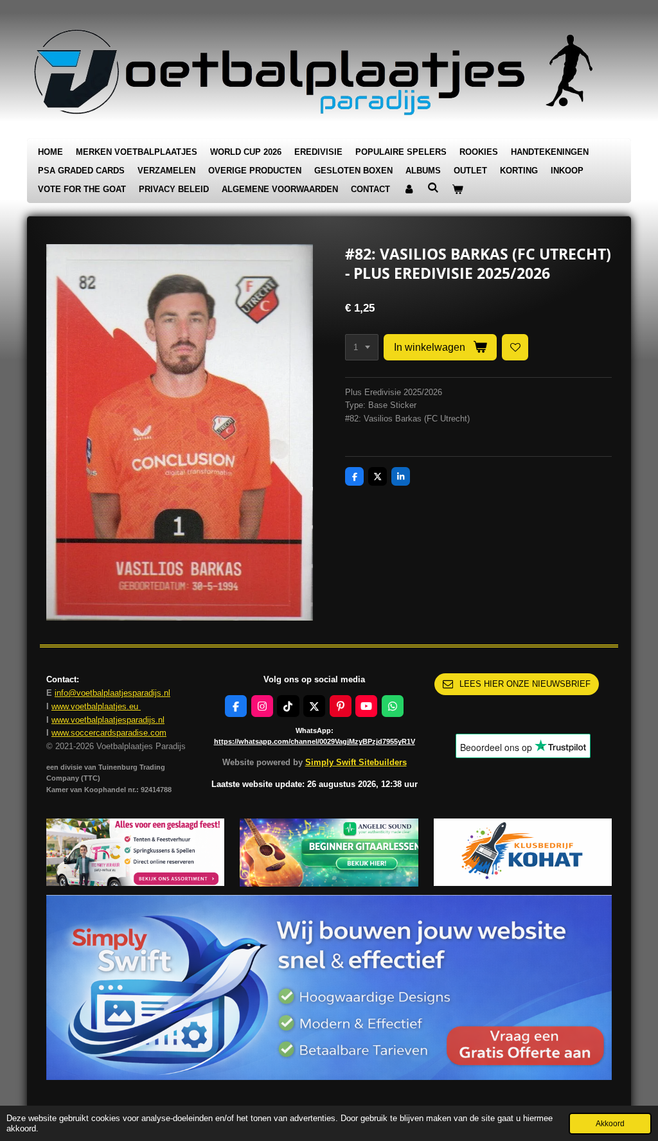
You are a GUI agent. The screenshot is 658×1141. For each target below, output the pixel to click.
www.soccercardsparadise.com (108, 733)
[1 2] (361, 347)
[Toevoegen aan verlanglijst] (515, 347)
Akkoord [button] (610, 1123)
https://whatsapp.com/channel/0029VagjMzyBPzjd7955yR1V (314, 741)
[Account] (408, 190)
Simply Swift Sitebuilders (356, 762)
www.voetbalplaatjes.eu (96, 706)
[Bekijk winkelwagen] (457, 190)
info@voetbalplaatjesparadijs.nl (112, 693)
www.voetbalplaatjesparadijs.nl (107, 720)
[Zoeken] (433, 188)
